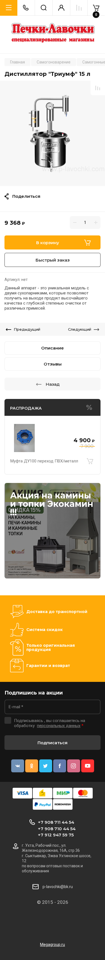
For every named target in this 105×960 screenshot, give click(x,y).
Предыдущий (27, 329)
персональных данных (58, 725)
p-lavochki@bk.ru (58, 886)
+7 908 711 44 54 (56, 822)
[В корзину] (90, 461)
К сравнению (97, 88)
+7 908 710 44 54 (57, 828)
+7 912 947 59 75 (56, 835)
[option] (52, 133)
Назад (53, 384)
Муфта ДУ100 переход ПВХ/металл (44, 461)
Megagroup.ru (52, 944)
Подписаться (52, 742)
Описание (52, 348)
